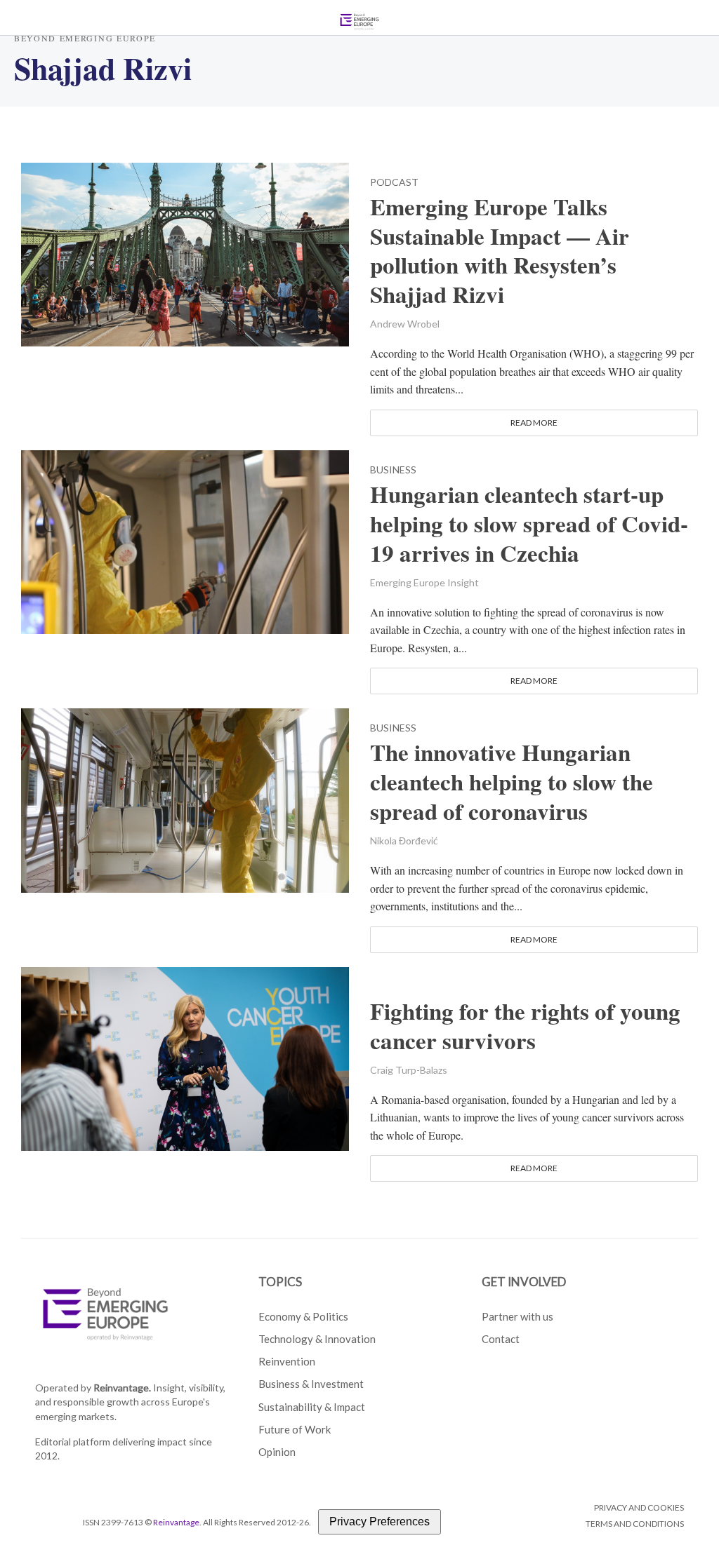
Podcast (394, 182)
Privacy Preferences (379, 1521)
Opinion (277, 1451)
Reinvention (286, 1361)
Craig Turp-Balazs (408, 1070)
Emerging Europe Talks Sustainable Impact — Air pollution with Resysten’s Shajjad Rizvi (499, 251)
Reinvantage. (122, 1388)
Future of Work (294, 1429)
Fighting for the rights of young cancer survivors (525, 1026)
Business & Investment (311, 1383)
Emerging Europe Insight (424, 582)
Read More (534, 422)
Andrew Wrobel (405, 324)
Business (393, 470)
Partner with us (517, 1316)
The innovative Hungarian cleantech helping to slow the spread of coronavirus (511, 782)
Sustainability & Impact (311, 1407)
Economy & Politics (303, 1316)
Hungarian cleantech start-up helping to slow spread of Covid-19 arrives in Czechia (529, 524)
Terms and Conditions (635, 1523)
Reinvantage (176, 1522)
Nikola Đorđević (404, 840)
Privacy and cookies (639, 1507)
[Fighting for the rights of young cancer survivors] (185, 1057)
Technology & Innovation (317, 1339)
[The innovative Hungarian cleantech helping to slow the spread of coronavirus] (185, 798)
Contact (501, 1339)
